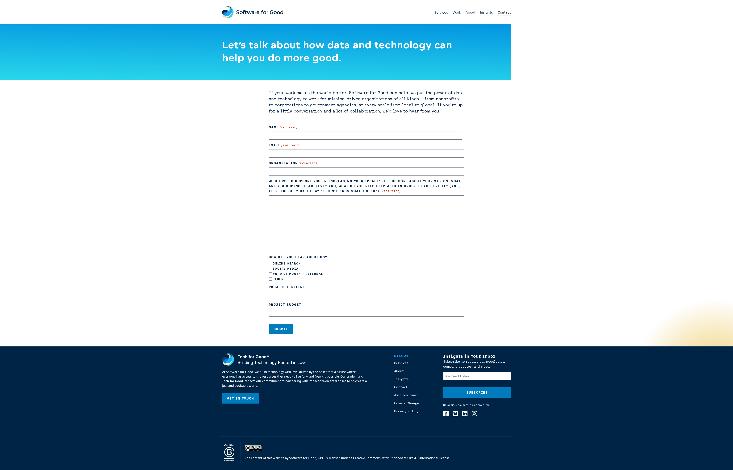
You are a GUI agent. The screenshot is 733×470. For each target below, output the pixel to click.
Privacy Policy (406, 411)
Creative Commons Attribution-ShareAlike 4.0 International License (401, 458)
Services (441, 13)
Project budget (285, 304)
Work (457, 13)
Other (278, 279)
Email (284, 145)
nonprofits (447, 98)
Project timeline (287, 287)
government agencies (333, 104)
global (428, 104)
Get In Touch (240, 398)
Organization (293, 163)
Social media (286, 268)
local (407, 104)
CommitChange (406, 403)
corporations (289, 104)
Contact (504, 13)
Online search (287, 263)
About (470, 13)
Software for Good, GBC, (307, 458)
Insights (486, 13)
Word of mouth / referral (298, 273)
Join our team (406, 395)
